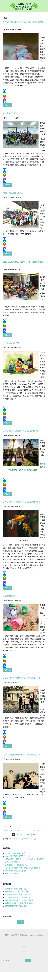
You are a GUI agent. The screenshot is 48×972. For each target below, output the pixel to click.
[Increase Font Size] (29, 960)
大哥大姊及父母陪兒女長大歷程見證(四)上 (22, 502)
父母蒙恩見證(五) (10, 113)
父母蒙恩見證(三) (10, 596)
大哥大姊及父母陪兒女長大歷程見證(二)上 (22, 755)
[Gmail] (24, 98)
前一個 (13, 830)
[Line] (24, 94)
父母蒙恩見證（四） (12, 343)
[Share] (24, 101)
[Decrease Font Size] (26, 960)
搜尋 (20, 922)
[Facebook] (24, 90)
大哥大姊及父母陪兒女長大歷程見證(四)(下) (22, 431)
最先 (6, 830)
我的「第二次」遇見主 (13, 193)
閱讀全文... (8, 105)
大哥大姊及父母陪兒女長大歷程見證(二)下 (22, 678)
